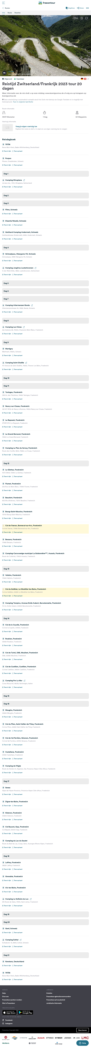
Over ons (5, 996)
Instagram (8, 1023)
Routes (7, 8)
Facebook (9, 1020)
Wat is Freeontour (8, 1003)
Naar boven (82, 1030)
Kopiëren (71, 8)
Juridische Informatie (54, 1003)
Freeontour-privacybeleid (55, 1000)
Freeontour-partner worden (12, 1000)
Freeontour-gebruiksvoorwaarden (58, 996)
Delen (82, 8)
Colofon (49, 993)
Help (4, 993)
